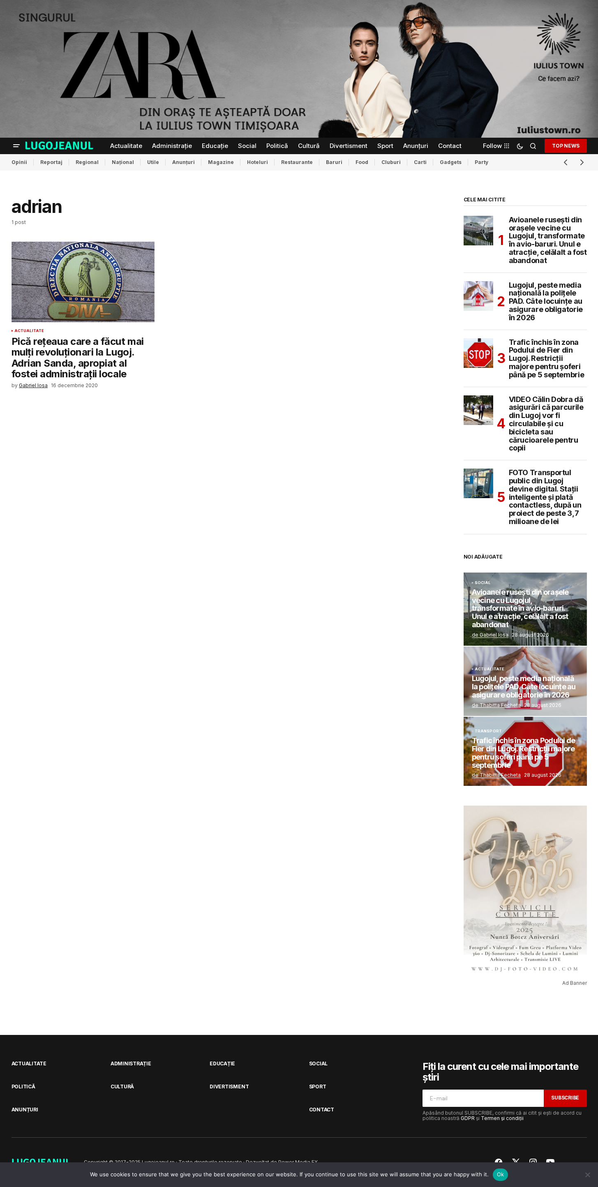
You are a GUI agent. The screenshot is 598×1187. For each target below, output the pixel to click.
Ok (500, 1174)
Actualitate (29, 331)
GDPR (468, 1118)
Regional (87, 162)
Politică (23, 1086)
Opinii (19, 162)
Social (483, 583)
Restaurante (297, 162)
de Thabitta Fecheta (496, 705)
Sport (317, 1086)
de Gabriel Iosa (490, 635)
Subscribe (565, 1098)
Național (123, 162)
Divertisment (229, 1086)
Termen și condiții (502, 1118)
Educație (222, 1063)
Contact (321, 1109)
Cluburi (391, 162)
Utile (153, 162)
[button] (16, 146)
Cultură (122, 1086)
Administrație (131, 1063)
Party (481, 162)
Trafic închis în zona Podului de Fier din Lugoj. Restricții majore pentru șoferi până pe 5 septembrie (546, 358)
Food (362, 162)
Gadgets (451, 162)
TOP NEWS (565, 145)
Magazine (221, 162)
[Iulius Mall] (299, 69)
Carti (420, 162)
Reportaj (51, 162)
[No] (588, 1175)
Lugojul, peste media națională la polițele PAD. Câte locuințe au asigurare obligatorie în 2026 (546, 301)
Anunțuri (183, 162)
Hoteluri (257, 162)
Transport (488, 731)
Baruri (334, 162)
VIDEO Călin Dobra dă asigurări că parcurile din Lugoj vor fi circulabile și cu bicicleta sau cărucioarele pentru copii (546, 424)
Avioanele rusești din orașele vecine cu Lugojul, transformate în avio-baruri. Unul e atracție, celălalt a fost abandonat (548, 240)
